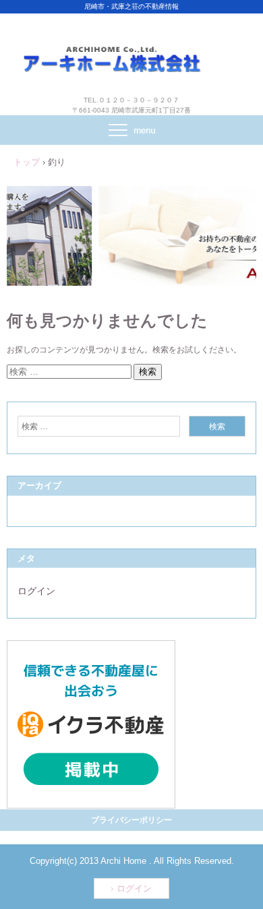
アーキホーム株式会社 (131, 46)
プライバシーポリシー (131, 820)
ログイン (36, 591)
